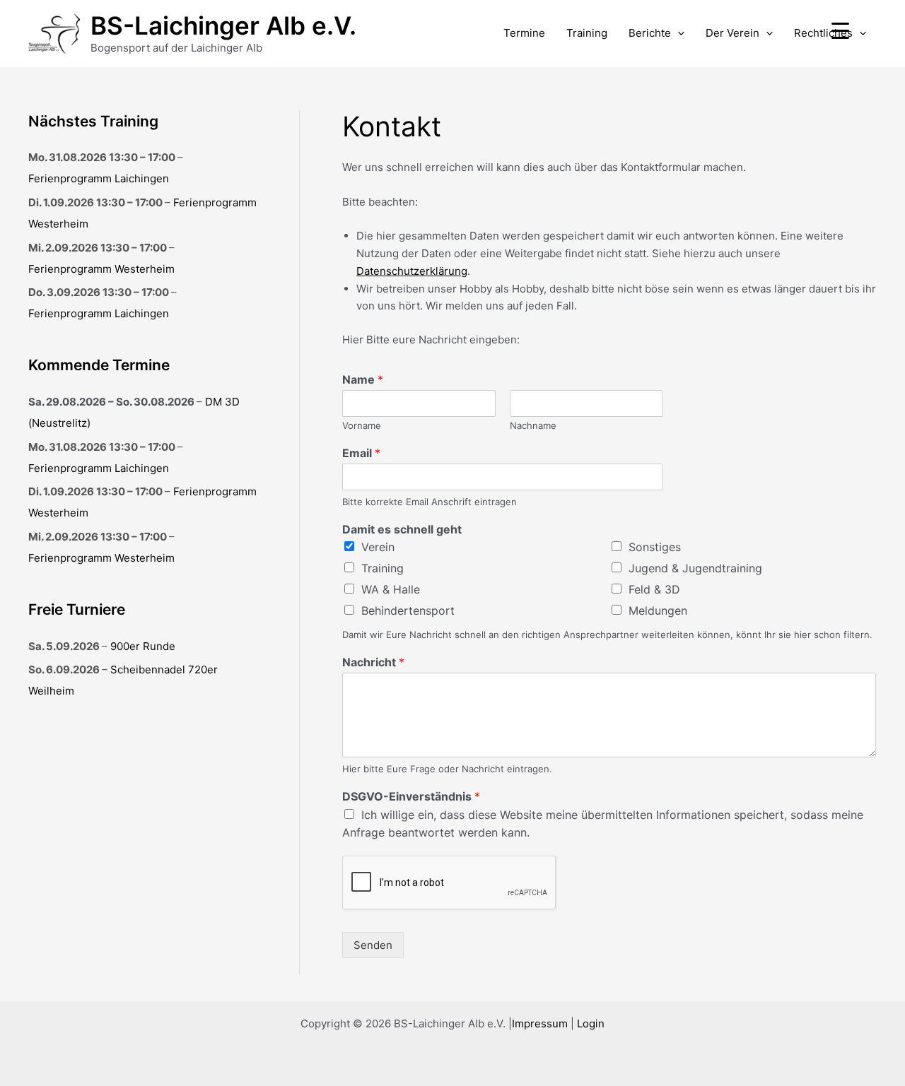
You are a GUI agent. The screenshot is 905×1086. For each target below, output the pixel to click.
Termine (524, 33)
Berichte (650, 33)
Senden (373, 945)
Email (361, 453)
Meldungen (658, 610)
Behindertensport (408, 610)
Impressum (540, 1023)
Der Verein (732, 33)
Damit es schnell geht (402, 529)
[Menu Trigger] (840, 30)
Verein (378, 547)
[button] (677, 33)
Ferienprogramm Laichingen (98, 178)
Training (586, 33)
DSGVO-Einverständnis (411, 796)
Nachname (533, 425)
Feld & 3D (654, 589)
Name (362, 379)
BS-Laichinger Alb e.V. (223, 25)
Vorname (361, 425)
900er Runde (142, 646)
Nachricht (373, 662)
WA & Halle (390, 589)
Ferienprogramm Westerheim (101, 269)
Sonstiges (655, 547)
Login (591, 1023)
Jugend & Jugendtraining (695, 568)
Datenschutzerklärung (411, 271)
